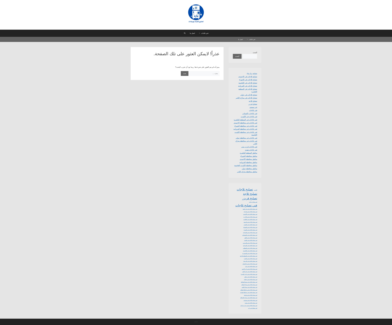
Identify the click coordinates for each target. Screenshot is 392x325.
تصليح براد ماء (252, 73)
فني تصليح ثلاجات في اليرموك (250, 261)
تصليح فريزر (252, 104)
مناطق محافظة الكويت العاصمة (245, 165)
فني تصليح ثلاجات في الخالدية (250, 219)
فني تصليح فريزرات (252, 308)
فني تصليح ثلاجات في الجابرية (250, 217)
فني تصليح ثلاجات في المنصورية (249, 253)
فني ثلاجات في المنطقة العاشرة (245, 120)
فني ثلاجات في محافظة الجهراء (245, 126)
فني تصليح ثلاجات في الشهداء (250, 227)
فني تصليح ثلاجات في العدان (250, 240)
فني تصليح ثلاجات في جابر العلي (249, 271)
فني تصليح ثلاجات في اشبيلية (250, 211)
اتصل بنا (192, 33)
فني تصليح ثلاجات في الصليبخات (249, 235)
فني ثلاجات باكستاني (249, 113)
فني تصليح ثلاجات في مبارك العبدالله (248, 297)
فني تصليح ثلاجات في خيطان (250, 279)
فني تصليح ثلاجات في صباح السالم (249, 284)
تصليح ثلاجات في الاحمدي (247, 77)
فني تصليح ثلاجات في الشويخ (250, 230)
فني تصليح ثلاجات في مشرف (250, 300)
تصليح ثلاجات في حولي (248, 95)
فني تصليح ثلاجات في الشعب (250, 224)
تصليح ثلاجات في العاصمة (248, 83)
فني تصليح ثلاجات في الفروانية (250, 245)
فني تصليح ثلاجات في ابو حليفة (250, 209)
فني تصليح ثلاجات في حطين (250, 277)
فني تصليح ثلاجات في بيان (251, 266)
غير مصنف (253, 107)
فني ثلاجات (204, 33)
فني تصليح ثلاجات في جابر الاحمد (249, 269)
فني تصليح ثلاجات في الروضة (250, 222)
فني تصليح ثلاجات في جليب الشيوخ (249, 274)
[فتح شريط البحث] (185, 33)
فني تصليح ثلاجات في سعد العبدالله (249, 282)
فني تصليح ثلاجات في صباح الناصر (249, 287)
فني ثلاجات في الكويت (249, 117)
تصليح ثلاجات (245, 189)
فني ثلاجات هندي (251, 150)
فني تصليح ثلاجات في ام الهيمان (249, 264)
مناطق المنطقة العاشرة (248, 153)
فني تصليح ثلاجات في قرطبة (250, 295)
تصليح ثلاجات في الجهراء (248, 80)
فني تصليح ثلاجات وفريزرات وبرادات (248, 305)
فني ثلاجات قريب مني (249, 147)
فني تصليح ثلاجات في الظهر (250, 237)
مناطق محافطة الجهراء (248, 156)
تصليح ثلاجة (253, 101)
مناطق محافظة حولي (249, 169)
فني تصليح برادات (253, 202)
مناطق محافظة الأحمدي (248, 159)
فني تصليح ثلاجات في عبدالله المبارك (248, 292)
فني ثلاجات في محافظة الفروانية (245, 129)
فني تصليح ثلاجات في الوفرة (250, 258)
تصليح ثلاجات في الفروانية (247, 86)
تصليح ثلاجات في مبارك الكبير (246, 98)
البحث (255, 52)
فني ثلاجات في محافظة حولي (246, 138)
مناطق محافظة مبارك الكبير (247, 172)
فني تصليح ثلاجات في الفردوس (250, 243)
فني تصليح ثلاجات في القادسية (250, 250)
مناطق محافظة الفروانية (248, 162)
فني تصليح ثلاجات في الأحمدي (250, 214)
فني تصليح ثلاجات (246, 205)
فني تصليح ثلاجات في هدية (251, 303)
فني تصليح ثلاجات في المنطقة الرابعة (248, 256)
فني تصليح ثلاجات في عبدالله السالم (248, 290)
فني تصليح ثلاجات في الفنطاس (250, 248)
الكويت (255, 190)
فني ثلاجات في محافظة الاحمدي (245, 123)
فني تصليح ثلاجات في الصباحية (250, 232)
